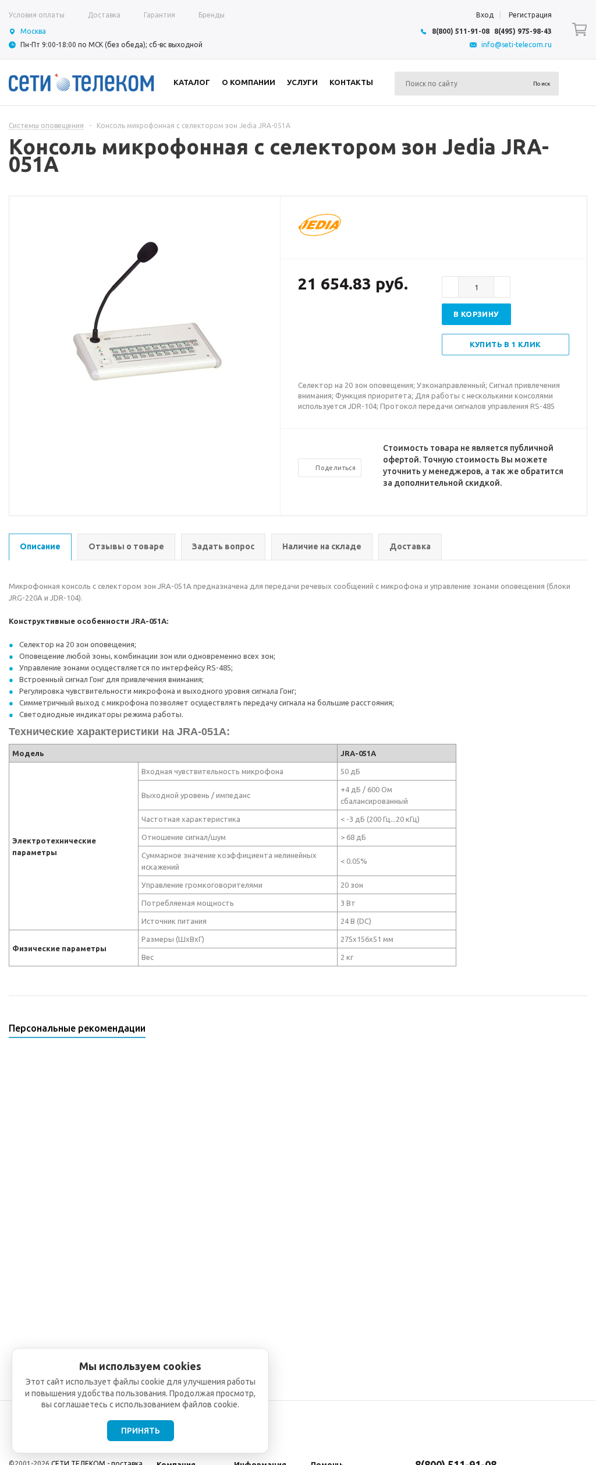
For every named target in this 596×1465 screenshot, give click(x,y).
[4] (339, 321)
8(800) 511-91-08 (460, 31)
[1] (304, 321)
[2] (315, 321)
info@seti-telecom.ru (516, 44)
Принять (140, 1430)
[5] (350, 321)
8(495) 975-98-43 (523, 31)
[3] (327, 321)
